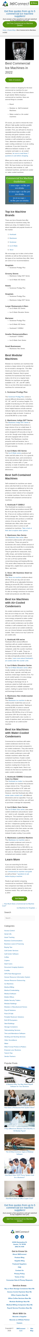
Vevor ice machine (15, 577)
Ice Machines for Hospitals (27, 908)
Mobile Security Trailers (12, 1000)
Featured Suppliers (19, 1264)
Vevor (11, 250)
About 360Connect (19, 1254)
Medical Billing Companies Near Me (19, 1305)
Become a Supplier (19, 1316)
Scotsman (13, 242)
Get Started (19, 898)
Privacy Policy (19, 1273)
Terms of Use (19, 1277)
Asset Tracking (9, 937)
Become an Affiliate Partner (20, 1320)
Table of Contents (15, 80)
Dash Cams (8, 964)
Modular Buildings (10, 1003)
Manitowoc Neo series (16, 537)
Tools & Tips (8, 1053)
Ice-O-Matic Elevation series (18, 667)
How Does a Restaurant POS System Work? (19, 1107)
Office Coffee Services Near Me (19, 1298)
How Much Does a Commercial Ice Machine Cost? (18, 905)
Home (4, 30)
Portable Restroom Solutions (14, 1017)
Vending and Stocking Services (14, 1037)
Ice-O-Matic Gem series (16, 809)
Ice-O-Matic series (15, 453)
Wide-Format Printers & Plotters (15, 1047)
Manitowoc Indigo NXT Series (18, 422)
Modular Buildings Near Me (20, 1301)
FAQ (19, 1267)
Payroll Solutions (10, 1010)
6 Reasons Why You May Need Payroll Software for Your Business (19, 1085)
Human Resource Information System (17, 977)
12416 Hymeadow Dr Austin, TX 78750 (19, 1243)
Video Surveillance (10, 1040)
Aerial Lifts (7, 934)
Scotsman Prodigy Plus (16, 397)
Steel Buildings (9, 1023)
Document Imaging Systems (14, 967)
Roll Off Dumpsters (10, 1020)
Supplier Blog (20, 1261)
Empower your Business (12, 1050)
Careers (19, 1323)
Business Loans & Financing (14, 944)
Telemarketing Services (12, 1030)
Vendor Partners (9, 1056)
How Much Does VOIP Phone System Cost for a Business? (19, 1176)
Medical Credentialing (11, 990)
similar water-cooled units (14, 795)
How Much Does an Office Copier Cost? (19, 1198)
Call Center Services (11, 950)
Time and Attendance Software (14, 1033)
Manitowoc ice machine (17, 700)
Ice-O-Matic (14, 246)
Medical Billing (9, 987)
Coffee (6, 957)
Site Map (31, 1330)
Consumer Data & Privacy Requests (19, 1280)
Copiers (7, 960)
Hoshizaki (13, 234)
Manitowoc (13, 238)
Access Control (9, 930)
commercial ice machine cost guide (20, 871)
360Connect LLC (20, 1330)
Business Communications (13, 940)
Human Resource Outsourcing (14, 980)
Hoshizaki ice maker (15, 781)
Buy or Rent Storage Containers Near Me (19, 1288)
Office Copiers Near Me (19, 1295)
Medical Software (10, 994)
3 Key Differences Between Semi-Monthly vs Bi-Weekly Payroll (19, 1130)
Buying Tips (8, 947)
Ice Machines (8, 984)
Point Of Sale (8, 1013)
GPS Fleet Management (12, 974)
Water (6, 1043)
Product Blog (11, 30)
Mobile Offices (9, 997)
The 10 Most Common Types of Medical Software (19, 1153)
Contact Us (19, 1270)
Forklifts (7, 970)
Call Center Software (11, 954)
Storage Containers (11, 1027)
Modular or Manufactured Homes (15, 1007)
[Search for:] (19, 918)
